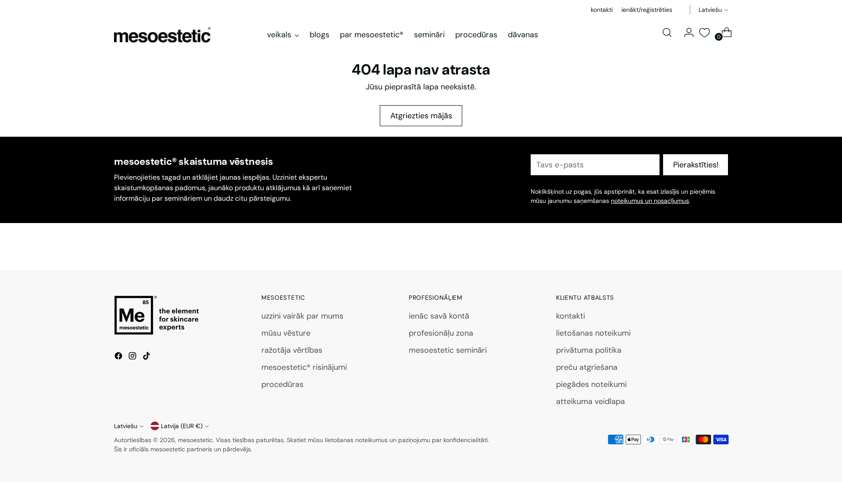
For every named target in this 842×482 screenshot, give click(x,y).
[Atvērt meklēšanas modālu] (667, 32)
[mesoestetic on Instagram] (133, 357)
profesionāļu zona (441, 333)
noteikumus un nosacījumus (650, 201)
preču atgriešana (586, 367)
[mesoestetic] (162, 35)
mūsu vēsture (285, 333)
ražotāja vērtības (291, 350)
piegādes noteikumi (591, 384)
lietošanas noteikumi (593, 333)
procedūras (282, 384)
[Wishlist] (704, 33)
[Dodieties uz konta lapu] (685, 32)
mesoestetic (195, 440)
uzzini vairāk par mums (302, 316)
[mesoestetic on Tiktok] (147, 357)
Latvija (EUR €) (182, 426)
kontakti (570, 316)
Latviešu (710, 10)
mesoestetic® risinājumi (304, 367)
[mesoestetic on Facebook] (119, 357)
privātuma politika (588, 350)
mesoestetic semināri (448, 350)
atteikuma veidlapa (590, 401)
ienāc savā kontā (439, 316)
